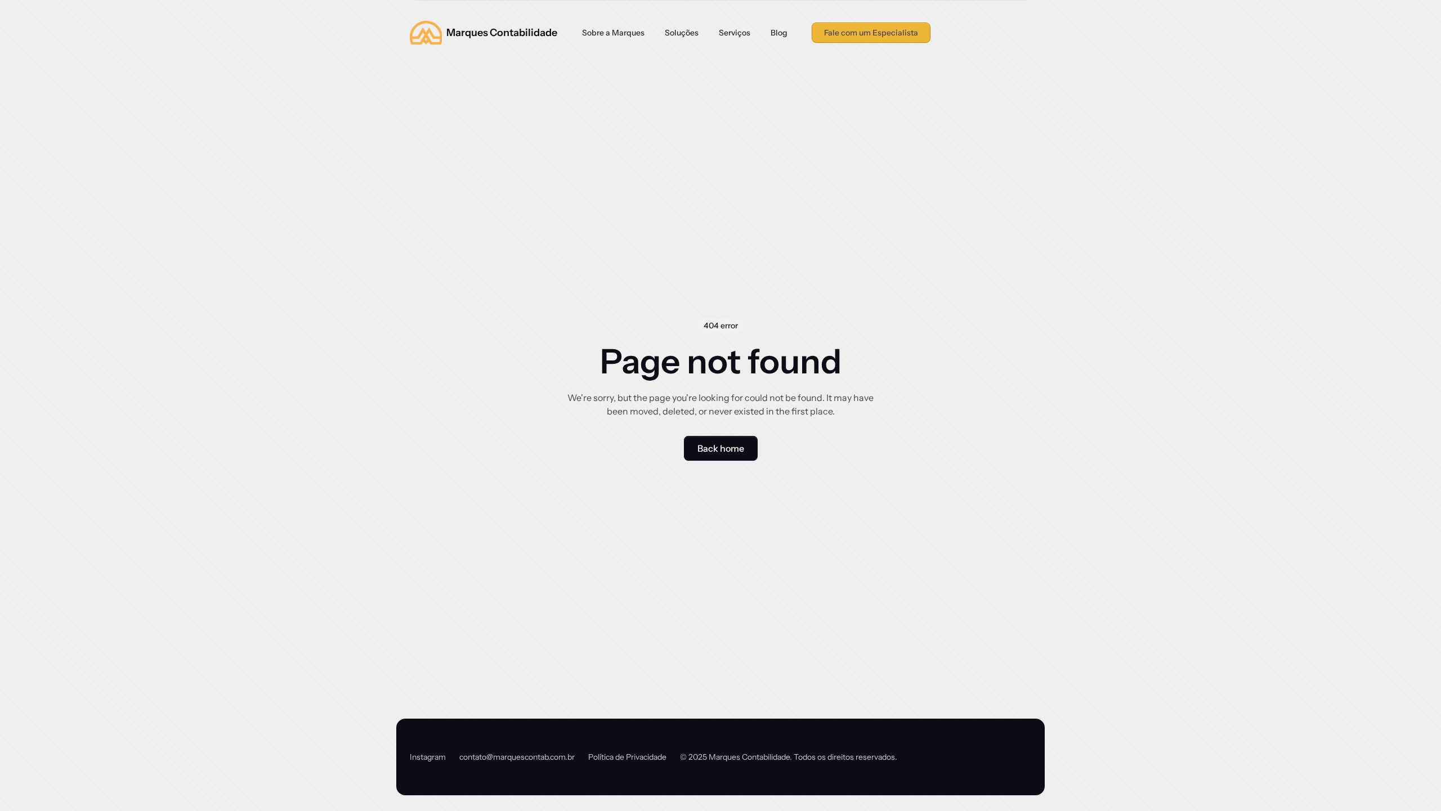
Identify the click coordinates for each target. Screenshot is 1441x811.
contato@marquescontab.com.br (517, 757)
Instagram (428, 757)
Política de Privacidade (627, 757)
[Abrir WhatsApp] (1413, 782)
